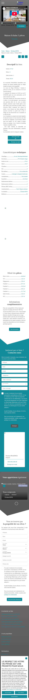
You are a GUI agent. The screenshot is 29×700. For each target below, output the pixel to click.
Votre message (7, 388)
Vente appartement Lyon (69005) (10, 619)
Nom (4, 366)
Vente (3, 51)
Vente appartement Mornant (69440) (10, 624)
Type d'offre (5, 543)
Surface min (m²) (7, 560)
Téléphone (5, 375)
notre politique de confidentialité (13, 689)
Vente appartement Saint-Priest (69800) (11, 621)
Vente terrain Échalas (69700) (9, 616)
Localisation (5, 551)
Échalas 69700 (15, 51)
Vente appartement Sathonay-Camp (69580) (13, 626)
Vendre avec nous (6, 639)
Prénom (5, 362)
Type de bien (5, 547)
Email (4, 371)
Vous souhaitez (5, 383)
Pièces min (6, 564)
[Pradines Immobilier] (22, 3)
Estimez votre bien (6, 636)
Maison (8, 51)
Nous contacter (5, 644)
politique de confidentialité (10, 420)
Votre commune (7, 379)
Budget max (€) (7, 556)
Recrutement (4, 654)
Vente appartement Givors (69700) (10, 614)
